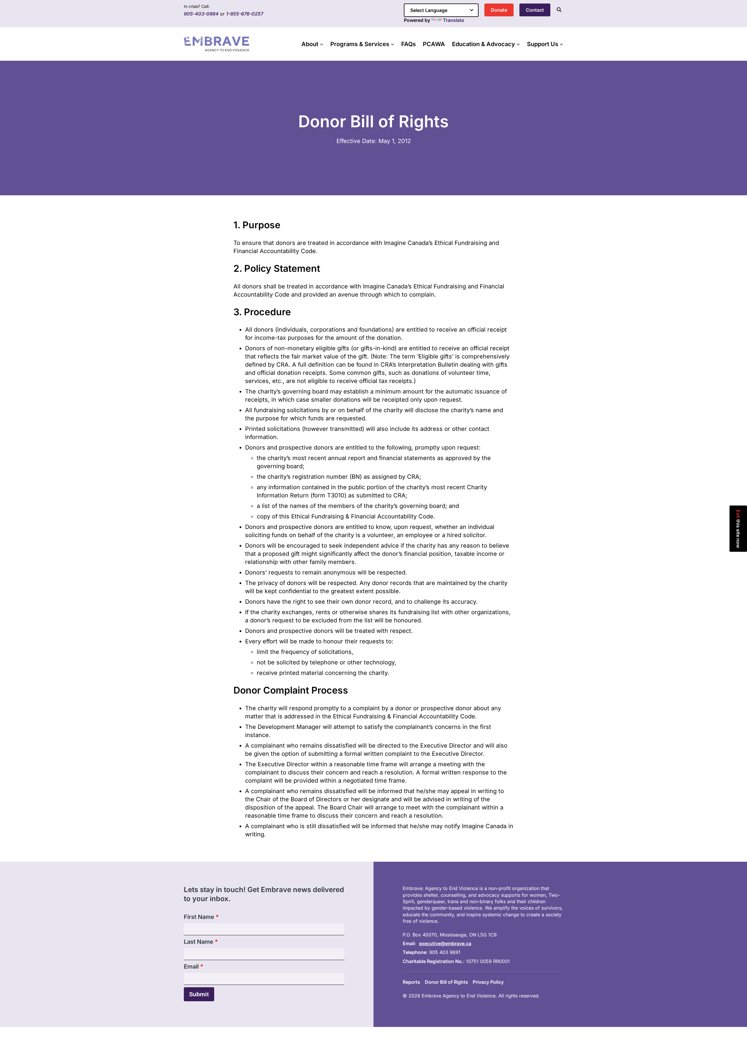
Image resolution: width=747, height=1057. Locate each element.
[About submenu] (321, 44)
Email (193, 966)
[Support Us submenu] (561, 44)
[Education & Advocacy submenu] (518, 44)
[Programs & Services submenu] (392, 44)
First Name (201, 916)
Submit (199, 994)
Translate (453, 20)
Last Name (201, 941)
